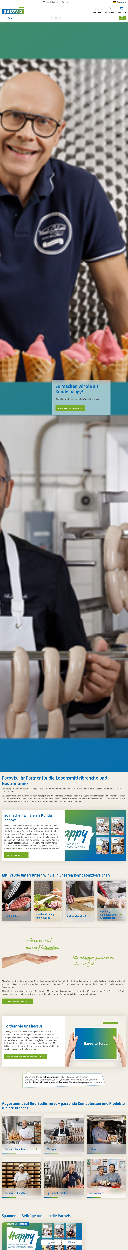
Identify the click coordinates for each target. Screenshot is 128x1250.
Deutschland (121, 2)
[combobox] (85, 18)
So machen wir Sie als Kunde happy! (77, 388)
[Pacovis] (12, 10)
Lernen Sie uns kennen (16, 1001)
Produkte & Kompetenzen (17, 1224)
